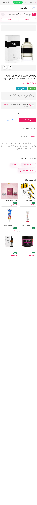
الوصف (33, 136)
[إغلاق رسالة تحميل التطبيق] (3, 14)
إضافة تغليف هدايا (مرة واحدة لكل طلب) (16, 105)
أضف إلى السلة (8, 119)
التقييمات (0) (24, 136)
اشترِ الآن (26, 119)
